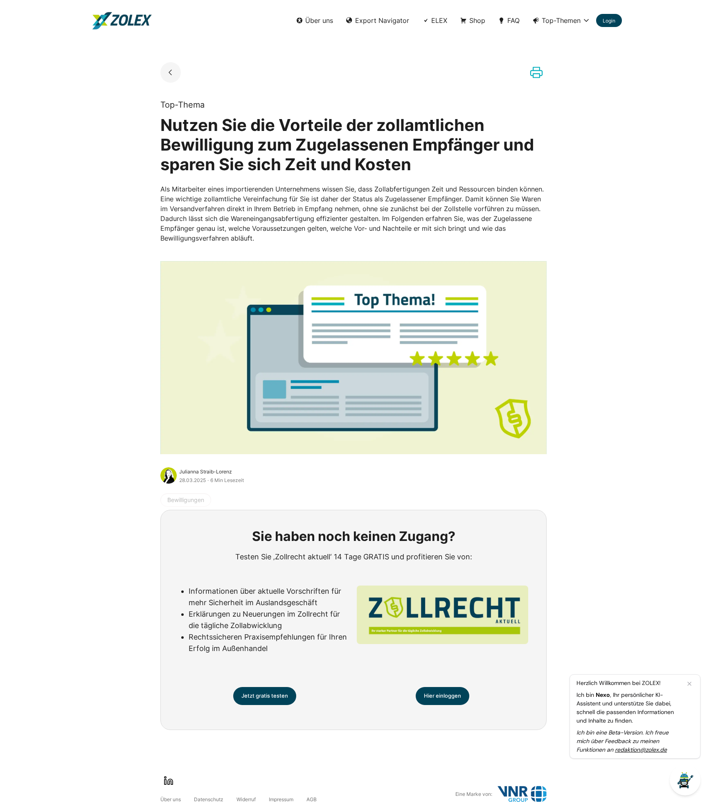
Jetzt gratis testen (264, 695)
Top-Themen (561, 20)
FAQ (513, 20)
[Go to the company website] (522, 794)
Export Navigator (382, 20)
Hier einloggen (442, 695)
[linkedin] (168, 781)
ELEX (439, 20)
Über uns (319, 20)
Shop (477, 20)
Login (609, 21)
